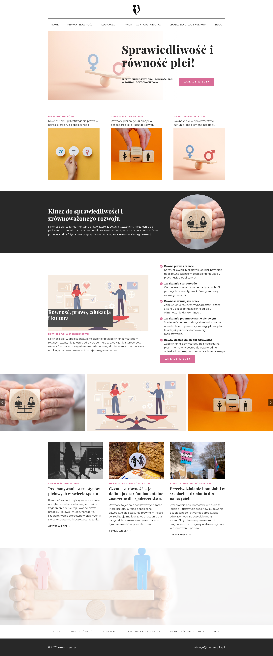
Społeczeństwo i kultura (188, 24)
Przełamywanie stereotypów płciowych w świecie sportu (74, 491)
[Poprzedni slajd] (2, 402)
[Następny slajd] (270, 402)
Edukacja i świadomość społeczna (130, 483)
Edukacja (108, 24)
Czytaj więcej (59, 526)
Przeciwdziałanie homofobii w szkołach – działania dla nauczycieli (197, 493)
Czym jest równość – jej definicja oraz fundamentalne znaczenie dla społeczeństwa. (136, 493)
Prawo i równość (80, 24)
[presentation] (75, 460)
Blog (218, 24)
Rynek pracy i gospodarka (142, 24)
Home (55, 24)
